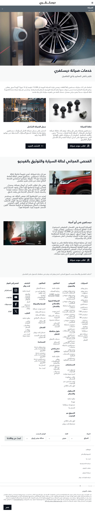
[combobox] (79, 438)
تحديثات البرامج (39, 318)
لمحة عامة (26, 291)
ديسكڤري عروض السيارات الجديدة (69, 330)
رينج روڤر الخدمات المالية (69, 350)
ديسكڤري (84, 304)
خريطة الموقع (87, 473)
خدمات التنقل (54, 339)
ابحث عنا (42, 368)
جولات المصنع (27, 330)
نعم (7, 507)
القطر (85, 340)
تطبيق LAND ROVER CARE (54, 295)
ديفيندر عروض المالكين (69, 321)
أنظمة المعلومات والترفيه (41, 297)
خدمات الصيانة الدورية (54, 316)
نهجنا (73, 402)
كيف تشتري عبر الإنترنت (69, 382)
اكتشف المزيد (34, 146)
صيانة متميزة (54, 320)
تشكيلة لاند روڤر (68, 424)
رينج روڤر (84, 288)
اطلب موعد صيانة (78, 146)
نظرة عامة (71, 399)
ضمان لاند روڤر (39, 332)
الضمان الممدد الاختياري (39, 336)
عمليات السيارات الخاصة (84, 322)
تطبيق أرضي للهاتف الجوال (27, 296)
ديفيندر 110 (83, 314)
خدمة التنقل (40, 288)
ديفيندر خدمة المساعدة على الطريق (39, 354)
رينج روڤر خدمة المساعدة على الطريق (39, 348)
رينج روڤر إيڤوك (84, 300)
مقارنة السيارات (84, 327)
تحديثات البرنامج (57, 372)
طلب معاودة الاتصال (70, 378)
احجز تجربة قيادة (69, 374)
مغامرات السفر (27, 326)
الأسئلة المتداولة (41, 321)
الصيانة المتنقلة (56, 343)
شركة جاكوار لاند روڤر (85, 478)
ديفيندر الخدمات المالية (69, 355)
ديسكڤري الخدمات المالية (69, 359)
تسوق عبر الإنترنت (71, 370)
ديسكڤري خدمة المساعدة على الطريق (39, 360)
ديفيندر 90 (84, 317)
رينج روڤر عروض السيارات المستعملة (69, 297)
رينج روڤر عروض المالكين (69, 302)
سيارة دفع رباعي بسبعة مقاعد (83, 335)
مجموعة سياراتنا (69, 405)
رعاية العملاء (55, 291)
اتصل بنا (72, 408)
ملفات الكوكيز (87, 468)
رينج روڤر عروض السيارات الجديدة (69, 292)
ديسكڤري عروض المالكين (69, 342)
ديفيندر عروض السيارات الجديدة (69, 311)
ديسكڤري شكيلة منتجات (68, 346)
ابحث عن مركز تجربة (26, 335)
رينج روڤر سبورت (84, 292)
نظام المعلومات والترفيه (55, 361)
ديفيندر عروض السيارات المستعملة (69, 316)
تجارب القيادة (27, 322)
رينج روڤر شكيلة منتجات (69, 306)
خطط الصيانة (40, 315)
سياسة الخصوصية (85, 464)
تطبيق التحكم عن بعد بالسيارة (55, 367)
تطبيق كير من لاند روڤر (40, 292)
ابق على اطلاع (69, 386)
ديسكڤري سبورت (84, 308)
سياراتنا (85, 331)
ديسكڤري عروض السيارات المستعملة (69, 336)
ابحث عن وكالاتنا (14, 438)
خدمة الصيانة (40, 312)
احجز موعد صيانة (56, 312)
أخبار (28, 302)
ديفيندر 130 (83, 311)
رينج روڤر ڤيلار (84, 296)
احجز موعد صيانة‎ (39, 309)
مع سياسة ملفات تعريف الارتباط (53, 501)
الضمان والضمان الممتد (56, 324)
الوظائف (88, 450)
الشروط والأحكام (86, 454)
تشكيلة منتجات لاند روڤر (25, 306)
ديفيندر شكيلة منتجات (69, 325)
